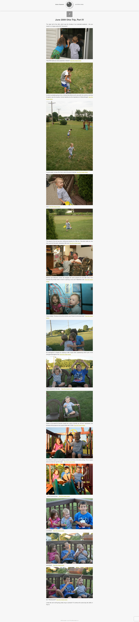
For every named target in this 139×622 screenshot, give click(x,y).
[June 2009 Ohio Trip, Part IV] (69, 14)
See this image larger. (75, 60)
